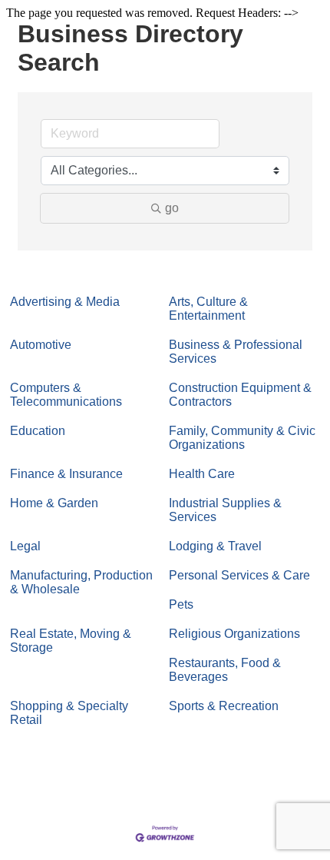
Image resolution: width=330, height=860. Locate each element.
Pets (181, 604)
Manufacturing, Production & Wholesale (81, 582)
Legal (25, 546)
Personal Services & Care (239, 575)
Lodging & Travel (215, 546)
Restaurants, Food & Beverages (225, 669)
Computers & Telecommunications (66, 394)
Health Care (202, 473)
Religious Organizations (234, 633)
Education (37, 430)
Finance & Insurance (66, 473)
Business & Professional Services (235, 351)
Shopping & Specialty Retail (69, 712)
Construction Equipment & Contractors (240, 394)
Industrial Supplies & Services (225, 509)
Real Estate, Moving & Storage (70, 640)
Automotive (40, 344)
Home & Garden (54, 503)
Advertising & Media (65, 301)
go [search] (172, 207)
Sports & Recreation (224, 705)
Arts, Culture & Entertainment (208, 308)
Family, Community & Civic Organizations (242, 437)
